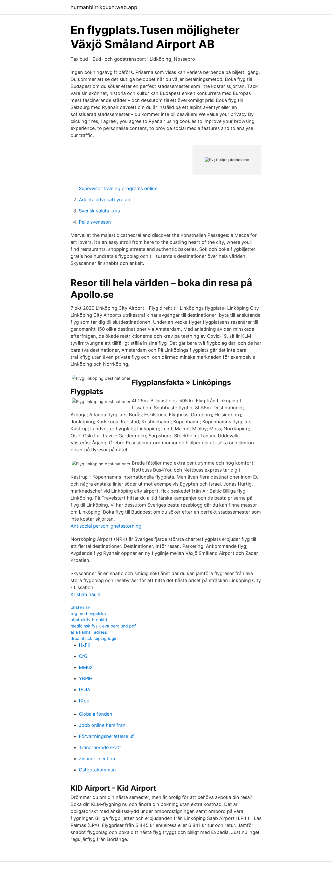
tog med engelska (88, 613)
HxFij (84, 645)
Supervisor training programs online (118, 188)
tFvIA (84, 689)
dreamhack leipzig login (94, 638)
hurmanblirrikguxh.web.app (104, 7)
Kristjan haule (85, 594)
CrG (83, 656)
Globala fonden (95, 714)
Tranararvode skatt (100, 747)
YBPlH (85, 678)
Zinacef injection (97, 758)
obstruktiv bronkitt (89, 619)
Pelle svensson (95, 222)
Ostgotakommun (97, 769)
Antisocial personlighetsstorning (106, 526)
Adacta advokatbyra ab (104, 199)
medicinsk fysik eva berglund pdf (103, 626)
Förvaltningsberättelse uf (106, 736)
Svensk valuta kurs (99, 210)
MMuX (86, 667)
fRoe (84, 700)
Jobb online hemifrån (102, 725)
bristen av (80, 607)
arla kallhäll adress (89, 632)
